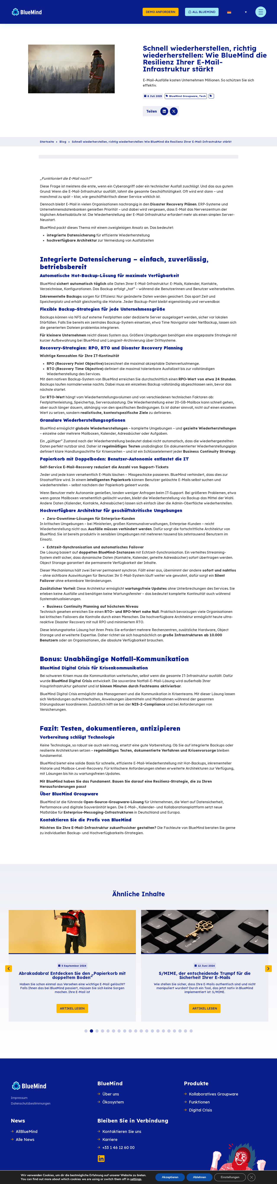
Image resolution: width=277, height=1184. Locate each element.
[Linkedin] (101, 1158)
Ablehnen (199, 1177)
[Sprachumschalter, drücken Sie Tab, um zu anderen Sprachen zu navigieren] (237, 12)
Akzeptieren (170, 1177)
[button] (164, 111)
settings (135, 1179)
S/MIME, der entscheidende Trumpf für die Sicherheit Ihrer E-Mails (205, 975)
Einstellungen (230, 1177)
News (18, 1120)
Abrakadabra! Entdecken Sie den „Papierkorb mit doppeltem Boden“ (72, 975)
